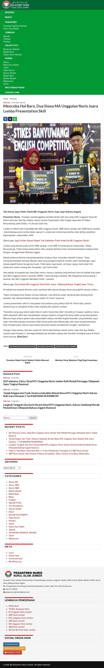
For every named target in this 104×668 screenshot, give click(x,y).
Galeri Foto (11, 45)
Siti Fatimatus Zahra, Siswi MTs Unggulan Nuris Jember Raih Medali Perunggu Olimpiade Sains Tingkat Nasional (51, 383)
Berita (8, 17)
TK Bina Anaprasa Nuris (19, 609)
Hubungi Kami (12, 92)
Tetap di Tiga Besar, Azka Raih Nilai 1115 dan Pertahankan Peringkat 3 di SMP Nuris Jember (48, 450)
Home (5, 99)
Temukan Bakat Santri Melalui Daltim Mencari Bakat (27, 361)
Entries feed (14, 555)
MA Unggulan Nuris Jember (20, 623)
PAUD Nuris (14, 606)
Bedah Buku (8, 75)
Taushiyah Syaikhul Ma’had (15, 25)
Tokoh (6, 67)
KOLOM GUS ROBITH (18, 514)
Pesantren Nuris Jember (23, 664)
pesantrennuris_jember (15, 648)
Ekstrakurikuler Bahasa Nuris (22, 346)
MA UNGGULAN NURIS (45, 346)
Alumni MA (13, 482)
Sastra (6, 62)
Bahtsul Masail (9, 78)
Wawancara (8, 81)
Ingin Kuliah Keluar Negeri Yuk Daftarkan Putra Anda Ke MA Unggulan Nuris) (52, 240)
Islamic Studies (9, 73)
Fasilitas (6, 38)
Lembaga (10, 32)
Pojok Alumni (8, 70)
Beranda (9, 12)
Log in (11, 552)
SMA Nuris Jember (17, 626)
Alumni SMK (14, 488)
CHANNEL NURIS (13, 652)
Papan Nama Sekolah (12, 54)
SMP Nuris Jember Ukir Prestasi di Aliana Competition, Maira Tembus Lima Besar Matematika (49, 453)
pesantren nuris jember (66, 346)
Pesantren (11, 22)
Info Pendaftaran (14, 87)
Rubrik (8, 58)
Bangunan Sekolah (11, 49)
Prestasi (6, 41)
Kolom (6, 83)
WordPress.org (15, 561)
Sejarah (6, 36)
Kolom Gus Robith (11, 28)
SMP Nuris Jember (17, 615)
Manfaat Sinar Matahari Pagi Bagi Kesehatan (76, 360)
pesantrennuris (12, 644)
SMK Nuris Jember (17, 620)
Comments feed (15, 558)
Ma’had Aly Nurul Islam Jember (22, 629)
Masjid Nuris (8, 51)
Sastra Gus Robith (11, 64)
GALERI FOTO (15, 502)
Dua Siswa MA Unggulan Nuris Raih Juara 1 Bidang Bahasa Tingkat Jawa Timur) (54, 284)
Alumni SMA (14, 485)
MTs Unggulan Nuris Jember (21, 617)
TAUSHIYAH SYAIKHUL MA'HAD (22, 532)
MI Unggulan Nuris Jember (20, 612)
